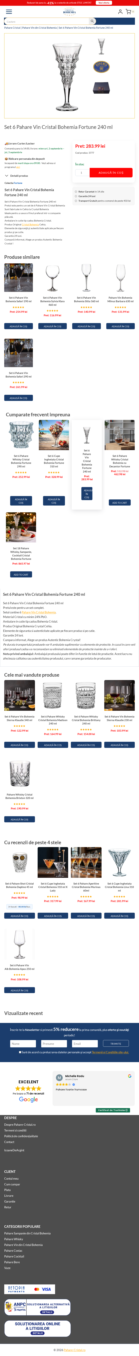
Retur (7, 1207)
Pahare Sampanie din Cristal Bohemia (27, 1233)
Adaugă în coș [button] (18, 326)
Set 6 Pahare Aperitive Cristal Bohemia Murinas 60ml (86, 887)
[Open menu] (9, 11)
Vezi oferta (103, 2)
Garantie (9, 1201)
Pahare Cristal (12, 27)
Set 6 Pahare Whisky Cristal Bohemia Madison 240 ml (52, 720)
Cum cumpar (12, 1184)
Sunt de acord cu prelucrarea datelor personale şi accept (75, 1052)
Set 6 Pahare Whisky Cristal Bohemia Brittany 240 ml (86, 720)
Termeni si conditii (15, 1130)
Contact (9, 1142)
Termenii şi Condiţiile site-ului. (110, 1052)
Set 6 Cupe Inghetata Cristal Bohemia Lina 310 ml (119, 887)
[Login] (120, 11)
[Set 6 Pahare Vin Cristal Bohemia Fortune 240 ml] (67, 76)
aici (18, 167)
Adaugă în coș (111, 172)
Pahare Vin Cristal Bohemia (39, 612)
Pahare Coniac (13, 1250)
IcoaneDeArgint (14, 1150)
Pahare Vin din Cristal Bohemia (39, 27)
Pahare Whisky (13, 1239)
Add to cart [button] (119, 502)
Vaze (7, 1268)
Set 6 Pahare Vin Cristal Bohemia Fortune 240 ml (87, 461)
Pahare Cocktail (14, 1256)
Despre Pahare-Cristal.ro (20, 1124)
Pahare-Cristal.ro (74, 1350)
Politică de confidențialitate (21, 1136)
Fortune (18, 182)
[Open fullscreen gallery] (107, 112)
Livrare (8, 1195)
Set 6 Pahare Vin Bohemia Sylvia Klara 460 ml (52, 301)
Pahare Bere (12, 1262)
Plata (7, 1190)
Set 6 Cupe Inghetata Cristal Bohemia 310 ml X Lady (52, 887)
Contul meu (11, 1178)
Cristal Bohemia (30, 224)
